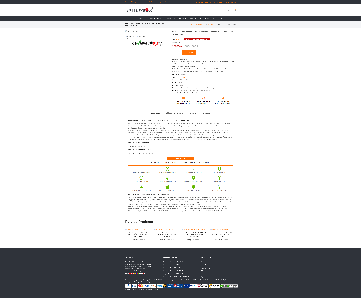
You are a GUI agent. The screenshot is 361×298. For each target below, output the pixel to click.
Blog (221, 18)
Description (155, 113)
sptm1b (138, 280)
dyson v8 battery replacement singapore (141, 282)
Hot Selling (182, 18)
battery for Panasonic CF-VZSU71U (173, 271)
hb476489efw (194, 280)
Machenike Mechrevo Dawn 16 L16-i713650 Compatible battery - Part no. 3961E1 (223, 234)
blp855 (143, 280)
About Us (193, 18)
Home (140, 18)
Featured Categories (155, 18)
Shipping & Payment (223, 2)
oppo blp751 (150, 280)
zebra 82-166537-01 (183, 280)
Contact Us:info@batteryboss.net (205, 2)
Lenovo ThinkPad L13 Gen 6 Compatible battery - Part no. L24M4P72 (166, 234)
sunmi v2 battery (215, 280)
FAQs (214, 18)
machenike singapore (170, 280)
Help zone (206, 113)
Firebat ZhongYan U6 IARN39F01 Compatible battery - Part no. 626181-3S (138, 234)
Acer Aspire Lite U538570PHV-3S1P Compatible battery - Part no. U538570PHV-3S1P (194, 234)
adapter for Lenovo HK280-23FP (173, 274)
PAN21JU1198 (180, 39)
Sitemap (233, 2)
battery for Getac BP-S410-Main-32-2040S (176, 277)
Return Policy (204, 18)
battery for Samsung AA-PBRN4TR (173, 262)
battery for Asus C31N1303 (171, 268)
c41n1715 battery (204, 280)
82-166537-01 (158, 280)
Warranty (192, 113)
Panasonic (210, 24)
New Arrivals (171, 18)
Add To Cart (188, 52)
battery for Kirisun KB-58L (171, 265)
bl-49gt (223, 280)
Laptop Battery (200, 24)
